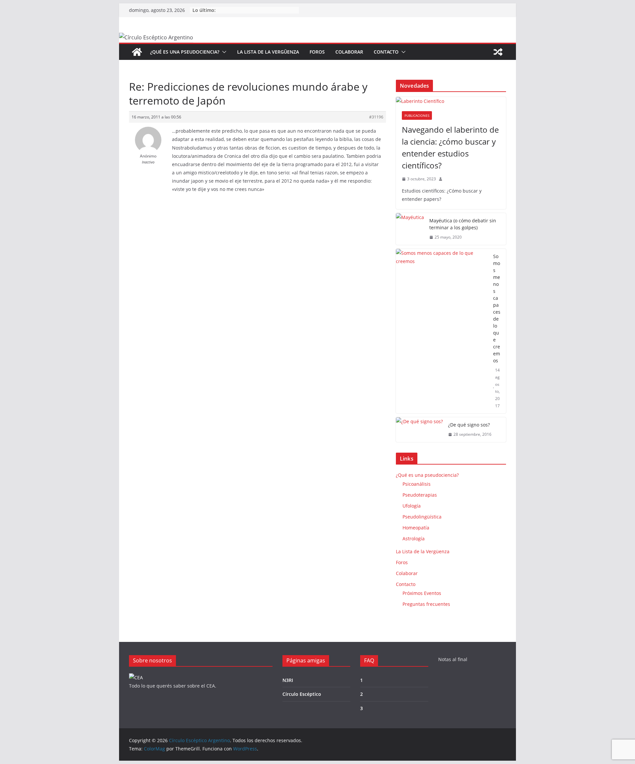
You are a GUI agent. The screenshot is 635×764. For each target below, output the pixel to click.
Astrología (413, 538)
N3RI (287, 680)
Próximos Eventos (421, 593)
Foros (317, 52)
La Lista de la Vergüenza (268, 52)
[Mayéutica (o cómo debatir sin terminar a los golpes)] (410, 229)
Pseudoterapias (419, 495)
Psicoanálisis (416, 484)
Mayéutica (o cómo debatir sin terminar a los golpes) (462, 224)
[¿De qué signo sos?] (419, 429)
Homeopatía (415, 527)
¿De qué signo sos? (469, 425)
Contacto (386, 52)
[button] (223, 52)
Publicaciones (416, 115)
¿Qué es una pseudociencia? (184, 52)
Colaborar (349, 52)
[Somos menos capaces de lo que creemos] (442, 331)
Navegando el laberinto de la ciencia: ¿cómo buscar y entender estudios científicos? (450, 147)
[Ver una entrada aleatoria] (498, 52)
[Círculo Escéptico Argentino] (137, 52)
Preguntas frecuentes (426, 604)
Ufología (411, 506)
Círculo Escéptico (301, 694)
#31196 (376, 117)
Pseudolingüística (422, 517)
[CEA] (136, 677)
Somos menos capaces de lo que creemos (496, 308)
